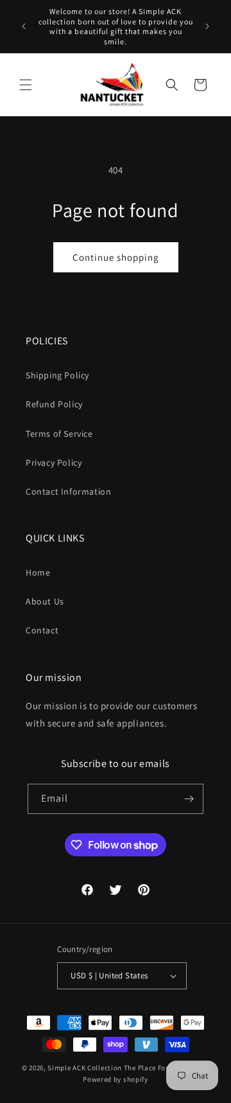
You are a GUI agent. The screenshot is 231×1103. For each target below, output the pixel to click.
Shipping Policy (57, 375)
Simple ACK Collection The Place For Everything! (128, 1067)
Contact (42, 630)
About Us (45, 601)
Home (38, 572)
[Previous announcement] (24, 26)
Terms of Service (59, 433)
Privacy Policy (53, 462)
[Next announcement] (207, 26)
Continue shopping (116, 257)
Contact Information (68, 491)
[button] (26, 85)
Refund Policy (54, 404)
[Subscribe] (189, 799)
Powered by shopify (115, 1079)
